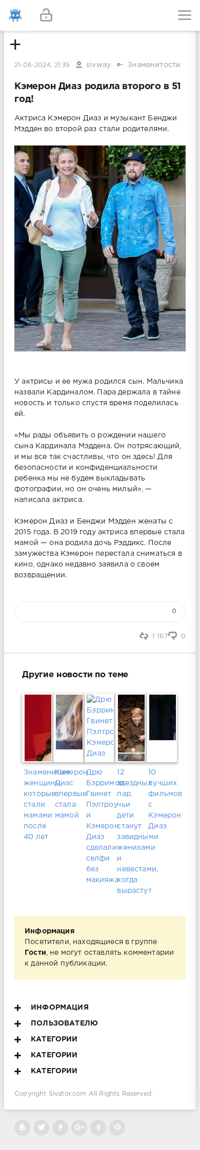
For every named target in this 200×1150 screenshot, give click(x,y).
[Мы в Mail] (117, 1128)
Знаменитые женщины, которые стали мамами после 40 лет (38, 804)
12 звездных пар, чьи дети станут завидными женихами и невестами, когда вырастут (131, 831)
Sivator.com (68, 1094)
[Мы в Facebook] (60, 1128)
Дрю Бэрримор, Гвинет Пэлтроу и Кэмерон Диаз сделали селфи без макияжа (100, 826)
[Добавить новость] (100, 15)
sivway (98, 65)
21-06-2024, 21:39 (42, 65)
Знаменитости (154, 65)
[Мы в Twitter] (41, 1128)
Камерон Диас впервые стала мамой (69, 794)
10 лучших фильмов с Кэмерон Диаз (162, 799)
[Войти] (46, 15)
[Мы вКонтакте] (22, 1128)
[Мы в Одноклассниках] (98, 1128)
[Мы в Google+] (79, 1128)
